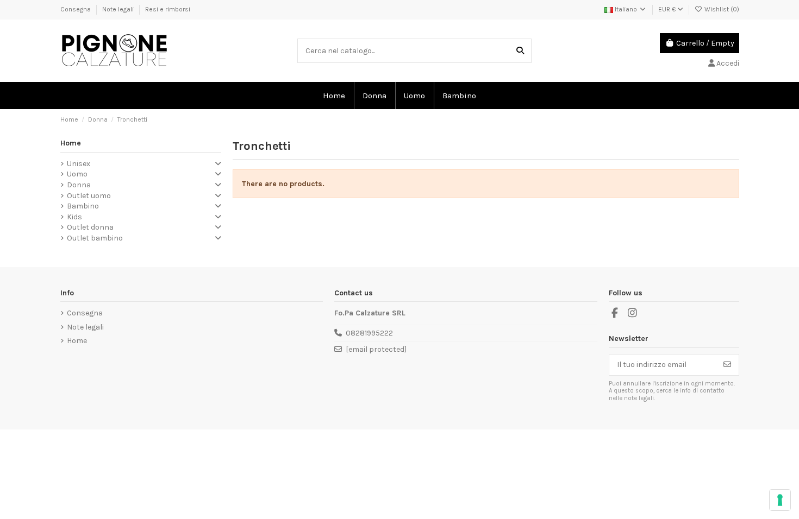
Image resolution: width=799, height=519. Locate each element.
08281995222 (369, 333)
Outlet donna (90, 227)
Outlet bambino (95, 238)
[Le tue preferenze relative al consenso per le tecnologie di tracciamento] (780, 500)
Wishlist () (721, 9)
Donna (79, 184)
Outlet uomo (89, 195)
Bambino (83, 206)
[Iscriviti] (727, 365)
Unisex (78, 163)
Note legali (118, 9)
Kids (74, 216)
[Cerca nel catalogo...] (520, 51)
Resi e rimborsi (167, 9)
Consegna (76, 9)
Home (70, 143)
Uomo (77, 174)
